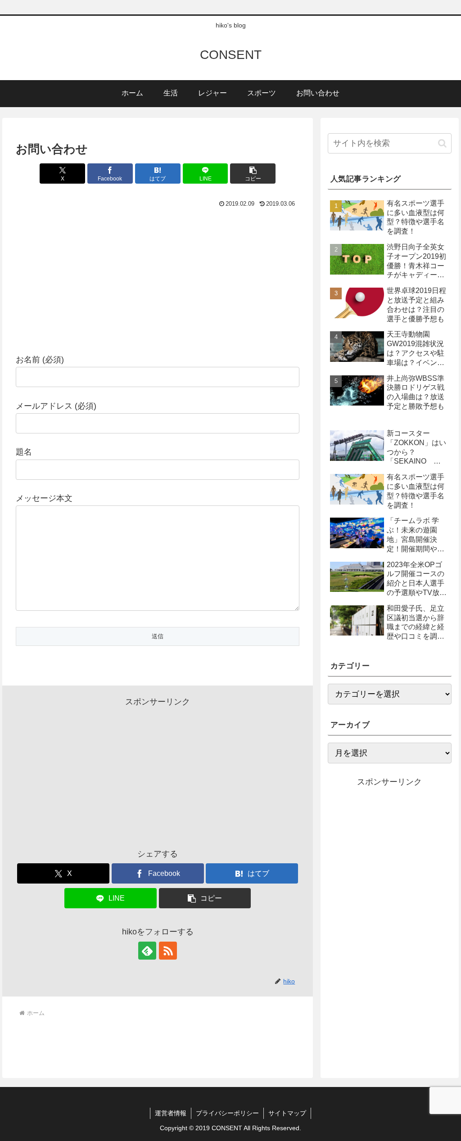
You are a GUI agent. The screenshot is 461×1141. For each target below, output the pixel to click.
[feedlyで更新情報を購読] (147, 951)
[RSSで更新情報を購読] (168, 951)
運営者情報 (170, 1113)
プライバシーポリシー (227, 1113)
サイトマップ (287, 1113)
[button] (253, 173)
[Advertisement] (157, 278)
